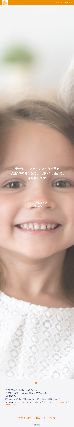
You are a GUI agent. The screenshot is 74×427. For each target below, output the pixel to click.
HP (56, 3)
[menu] (63, 3)
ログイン (60, 3)
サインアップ (68, 3)
